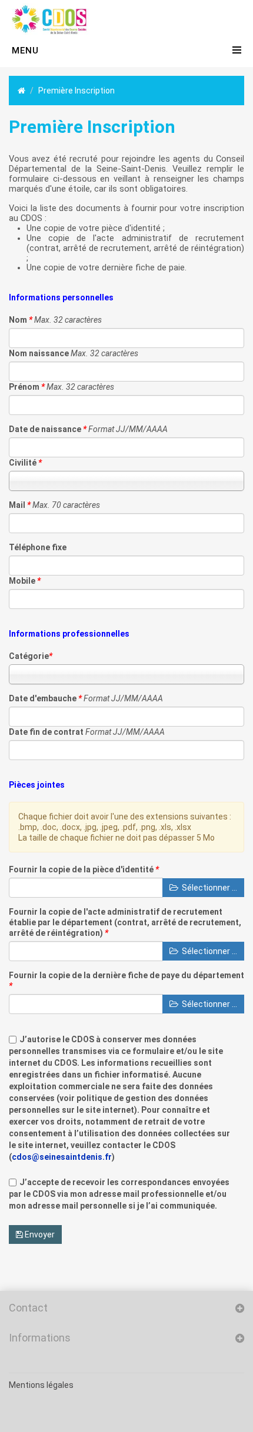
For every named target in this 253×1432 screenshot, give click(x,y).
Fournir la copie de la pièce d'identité (84, 869)
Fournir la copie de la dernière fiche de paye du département (126, 981)
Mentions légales (41, 1385)
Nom (20, 319)
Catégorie (30, 656)
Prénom (27, 387)
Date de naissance (47, 429)
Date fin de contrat (46, 732)
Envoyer (39, 1234)
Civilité (25, 462)
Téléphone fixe (37, 547)
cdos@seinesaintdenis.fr (62, 1157)
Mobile (25, 580)
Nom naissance (39, 353)
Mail (20, 505)
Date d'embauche (45, 698)
